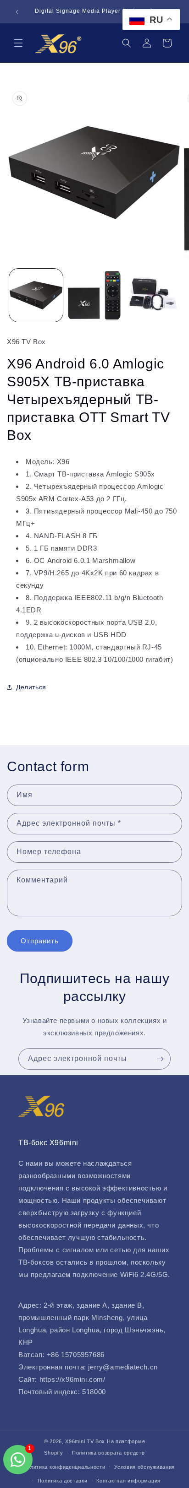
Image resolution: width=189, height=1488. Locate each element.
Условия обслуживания (144, 1467)
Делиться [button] (31, 687)
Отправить (40, 941)
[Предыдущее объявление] (17, 12)
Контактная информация (128, 1480)
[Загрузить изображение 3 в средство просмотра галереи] (152, 295)
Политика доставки (63, 1480)
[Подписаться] (160, 1059)
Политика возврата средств (108, 1453)
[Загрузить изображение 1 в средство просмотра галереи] (36, 295)
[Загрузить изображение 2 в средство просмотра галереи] (94, 295)
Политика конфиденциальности (64, 1467)
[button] (18, 43)
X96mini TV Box (86, 1441)
